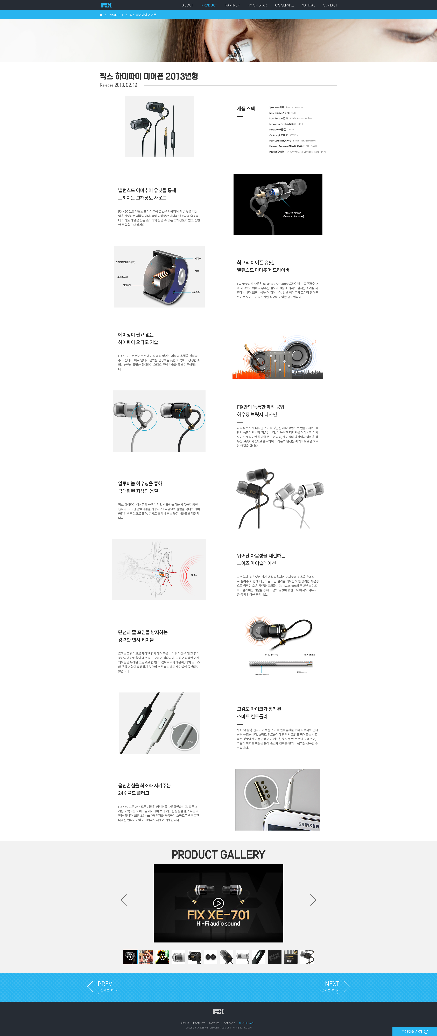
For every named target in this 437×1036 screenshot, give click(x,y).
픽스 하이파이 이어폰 (143, 14)
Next (313, 900)
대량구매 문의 (246, 1023)
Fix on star (257, 5)
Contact (330, 5)
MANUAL (308, 5)
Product (209, 5)
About (187, 5)
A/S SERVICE (284, 5)
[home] (101, 11)
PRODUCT (116, 14)
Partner (232, 5)
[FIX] (106, 5)
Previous (124, 900)
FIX (218, 1011)
